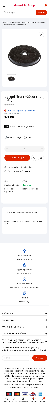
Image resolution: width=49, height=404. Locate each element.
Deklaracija (23, 212)
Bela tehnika (15, 22)
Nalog (14, 401)
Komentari (33, 212)
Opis (6, 212)
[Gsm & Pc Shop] (24, 5)
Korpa (42, 400)
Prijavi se (39, 358)
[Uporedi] (41, 158)
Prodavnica (23, 401)
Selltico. (37, 387)
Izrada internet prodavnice (20, 387)
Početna (5, 22)
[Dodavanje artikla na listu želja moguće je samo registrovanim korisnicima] (34, 158)
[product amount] (7, 148)
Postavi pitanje (14, 137)
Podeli (28, 137)
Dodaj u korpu (17, 157)
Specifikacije (14, 212)
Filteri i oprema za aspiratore (15, 25)
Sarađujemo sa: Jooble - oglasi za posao (17, 363)
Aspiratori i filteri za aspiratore (33, 22)
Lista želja (33, 400)
